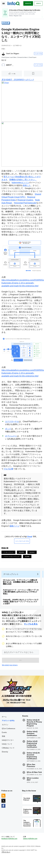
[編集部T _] (3, 65)
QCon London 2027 (33, 779)
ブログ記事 (8, 469)
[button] (20, 660)
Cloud (5, 22)
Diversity (5, 752)
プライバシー (5, 852)
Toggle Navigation (3, 3)
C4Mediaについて (8, 748)
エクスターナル (12, 421)
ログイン (5, 725)
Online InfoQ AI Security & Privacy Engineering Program (34, 723)
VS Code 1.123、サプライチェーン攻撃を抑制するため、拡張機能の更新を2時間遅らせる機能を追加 (20, 582)
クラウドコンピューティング (11, 556)
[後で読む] (33, 73)
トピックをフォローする (22, 541)
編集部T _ (9, 65)
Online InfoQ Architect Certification (32, 733)
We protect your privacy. (10, 665)
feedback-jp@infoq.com (9, 838)
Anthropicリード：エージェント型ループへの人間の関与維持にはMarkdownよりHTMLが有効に (21, 592)
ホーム (4, 717)
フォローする (38, 53)
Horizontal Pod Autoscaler (25, 203)
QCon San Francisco (31, 765)
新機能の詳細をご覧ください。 (23, 180)
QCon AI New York (34, 772)
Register (28, 3)
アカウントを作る (8, 720)
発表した (27, 185)
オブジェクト (11, 436)
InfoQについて (7, 744)
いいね (13, 73)
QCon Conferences (8, 728)
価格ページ (14, 526)
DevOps (21, 552)
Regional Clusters (25, 200)
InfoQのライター (8, 740)
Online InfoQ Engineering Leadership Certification (32, 744)
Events (4, 732)
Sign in (38, 3)
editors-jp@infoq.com (30, 838)
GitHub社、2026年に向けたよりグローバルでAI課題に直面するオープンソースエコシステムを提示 (20, 601)
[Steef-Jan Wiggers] (3, 53)
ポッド (8, 429)
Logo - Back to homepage (14, 3)
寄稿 (3, 736)
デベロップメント (8, 552)
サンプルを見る (31, 624)
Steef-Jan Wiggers (12, 53)
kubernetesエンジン (20, 182)
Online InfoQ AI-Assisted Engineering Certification (33, 756)
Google (32, 552)
